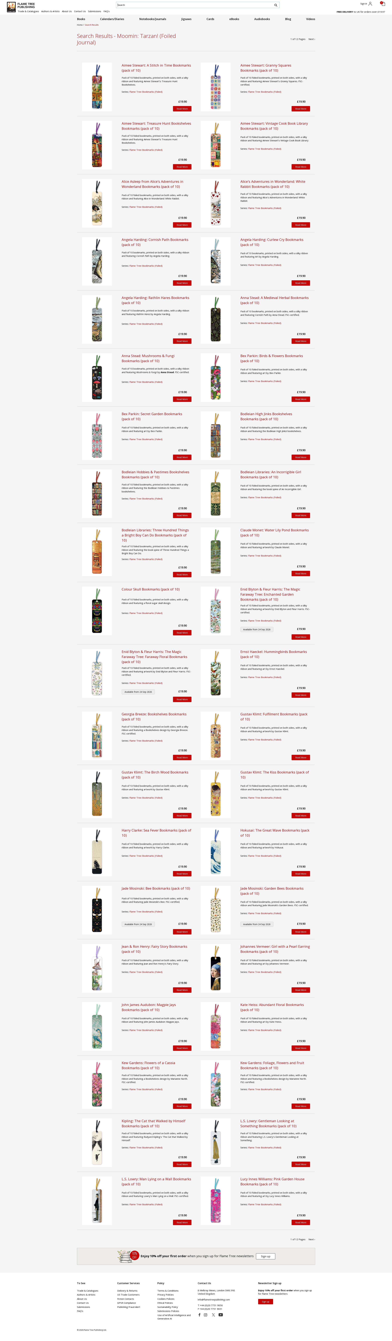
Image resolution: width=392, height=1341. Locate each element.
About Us (67, 11)
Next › (312, 39)
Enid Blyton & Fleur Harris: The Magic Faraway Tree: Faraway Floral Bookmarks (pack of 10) (154, 656)
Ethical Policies (165, 1302)
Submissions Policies (168, 1310)
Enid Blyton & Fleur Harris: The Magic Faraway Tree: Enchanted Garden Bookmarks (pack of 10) (270, 594)
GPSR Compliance (126, 1302)
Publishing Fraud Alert (128, 1306)
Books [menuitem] (81, 19)
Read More (182, 108)
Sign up (265, 1256)
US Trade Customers (128, 1294)
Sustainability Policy (167, 1306)
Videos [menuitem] (310, 19)
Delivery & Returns (127, 1290)
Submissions (94, 11)
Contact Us (80, 11)
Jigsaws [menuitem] (186, 19)
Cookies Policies (165, 1298)
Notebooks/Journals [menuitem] (152, 19)
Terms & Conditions (168, 1290)
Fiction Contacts (125, 1298)
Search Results (92, 24)
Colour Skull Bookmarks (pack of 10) (151, 589)
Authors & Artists (50, 11)
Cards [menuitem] (210, 19)
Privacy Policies (165, 1294)
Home (80, 24)
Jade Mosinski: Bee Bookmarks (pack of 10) (156, 888)
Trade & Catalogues (28, 11)
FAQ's (107, 11)
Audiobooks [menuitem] (262, 19)
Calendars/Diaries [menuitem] (112, 19)
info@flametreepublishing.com (214, 1299)
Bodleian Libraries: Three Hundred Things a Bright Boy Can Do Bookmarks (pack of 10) (155, 535)
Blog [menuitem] (288, 19)
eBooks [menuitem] (234, 19)
